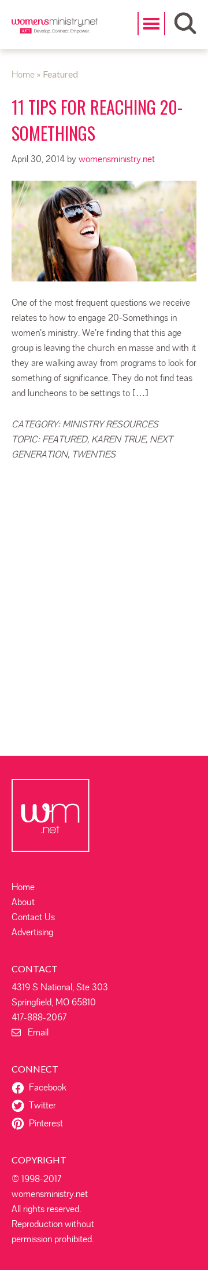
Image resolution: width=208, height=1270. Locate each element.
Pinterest (46, 1123)
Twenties (94, 454)
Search (185, 23)
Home (23, 887)
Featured (64, 439)
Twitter (42, 1105)
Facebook (47, 1087)
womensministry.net (55, 31)
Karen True (118, 439)
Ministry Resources (110, 424)
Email (35, 1032)
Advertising (32, 932)
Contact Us (33, 917)
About (23, 902)
